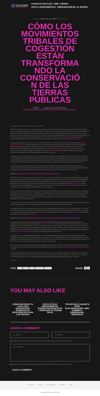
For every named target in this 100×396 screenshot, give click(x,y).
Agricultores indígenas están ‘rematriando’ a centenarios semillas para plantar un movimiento (49, 218)
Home (36, 107)
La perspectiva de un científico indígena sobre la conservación (38, 174)
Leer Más (13, 261)
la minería (76, 212)
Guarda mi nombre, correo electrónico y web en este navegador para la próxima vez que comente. (42, 341)
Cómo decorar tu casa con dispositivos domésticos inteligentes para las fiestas (22, 309)
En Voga (32, 268)
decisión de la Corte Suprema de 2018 (62, 149)
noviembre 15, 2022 (22, 302)
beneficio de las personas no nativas (78, 247)
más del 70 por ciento (47, 224)
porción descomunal (25, 231)
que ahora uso (76, 183)
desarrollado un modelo (68, 185)
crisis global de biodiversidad (70, 139)
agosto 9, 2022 (77, 302)
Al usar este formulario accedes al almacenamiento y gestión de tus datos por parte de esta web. (42, 364)
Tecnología (48, 268)
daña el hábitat (31, 214)
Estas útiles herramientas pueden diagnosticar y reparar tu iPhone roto (50, 308)
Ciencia (20, 268)
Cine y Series (36, 18)
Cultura (26, 268)
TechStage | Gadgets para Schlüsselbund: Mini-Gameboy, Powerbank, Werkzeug (77, 309)
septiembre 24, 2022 (50, 302)
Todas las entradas (54, 108)
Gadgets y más (39, 268)
